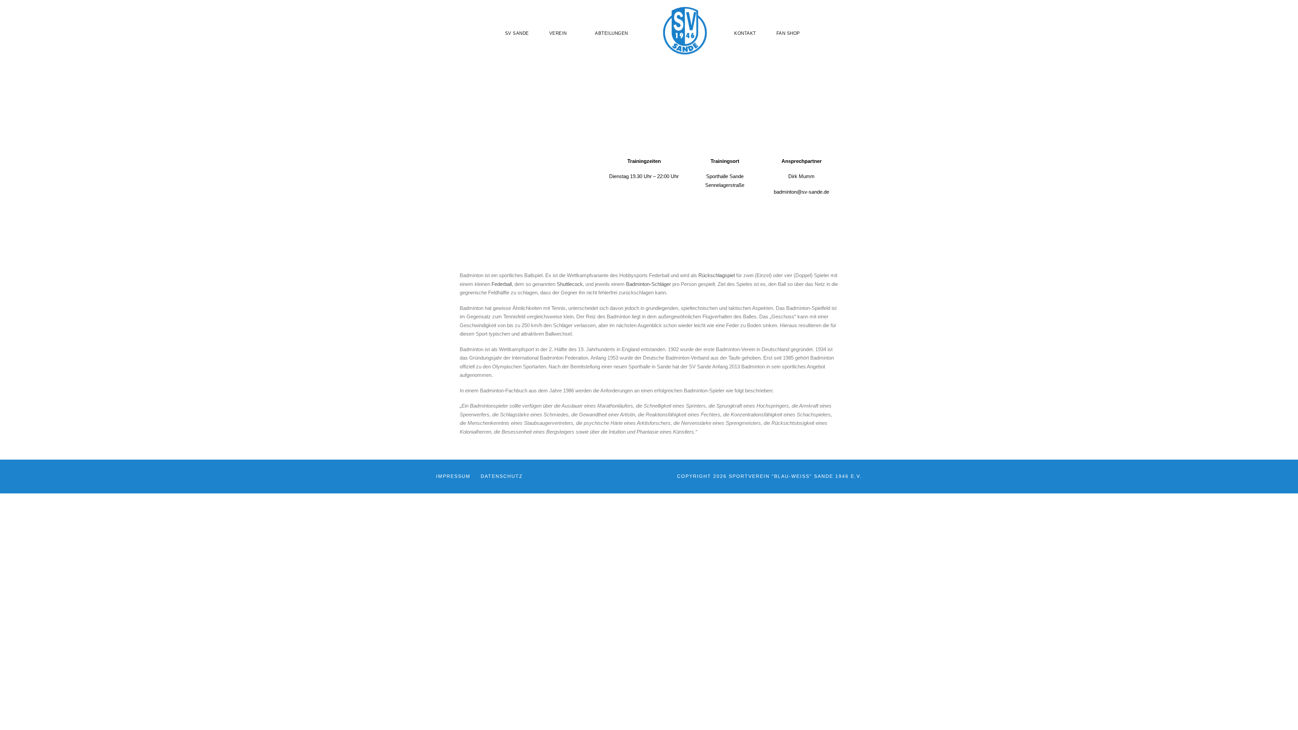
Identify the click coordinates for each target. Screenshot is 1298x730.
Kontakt (745, 33)
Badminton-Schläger (648, 284)
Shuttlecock (570, 284)
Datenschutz (502, 476)
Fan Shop (788, 33)
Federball (501, 284)
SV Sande (517, 33)
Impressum (453, 476)
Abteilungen (611, 33)
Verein (558, 33)
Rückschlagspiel (716, 275)
